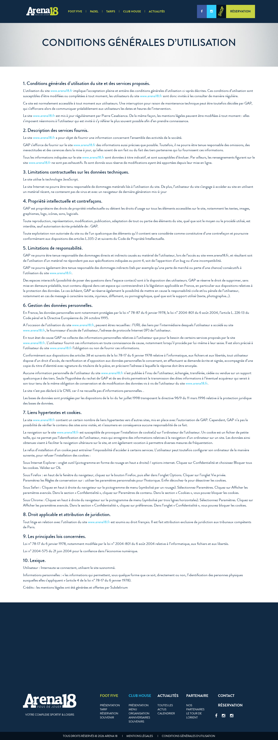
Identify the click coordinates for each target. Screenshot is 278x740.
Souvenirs (136, 722)
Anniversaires (139, 718)
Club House (132, 11)
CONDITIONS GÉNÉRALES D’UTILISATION (188, 736)
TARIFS (110, 11)
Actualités (157, 11)
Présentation (110, 705)
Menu (133, 709)
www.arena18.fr (61, 90)
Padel (94, 11)
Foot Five (75, 11)
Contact (226, 695)
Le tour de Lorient (194, 716)
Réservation (240, 11)
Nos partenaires (195, 707)
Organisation (139, 714)
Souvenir (107, 718)
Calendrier (166, 714)
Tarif (103, 709)
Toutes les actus (165, 707)
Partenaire (197, 695)
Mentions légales (139, 736)
